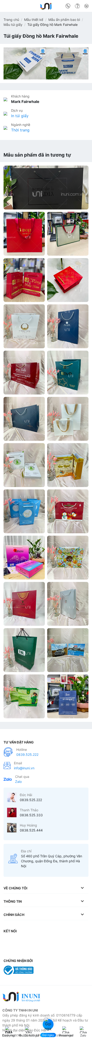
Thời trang (20, 130)
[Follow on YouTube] (64, 940)
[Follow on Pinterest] (45, 940)
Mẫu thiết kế (33, 20)
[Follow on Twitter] (36, 940)
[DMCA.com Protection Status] (48, 970)
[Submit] (83, 7)
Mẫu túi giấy (13, 25)
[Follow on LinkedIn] (55, 940)
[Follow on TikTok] (27, 940)
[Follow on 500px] (83, 940)
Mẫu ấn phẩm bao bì (64, 20)
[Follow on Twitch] (8, 949)
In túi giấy (20, 115)
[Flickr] (73, 940)
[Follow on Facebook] (8, 940)
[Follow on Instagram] (17, 940)
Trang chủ (11, 20)
